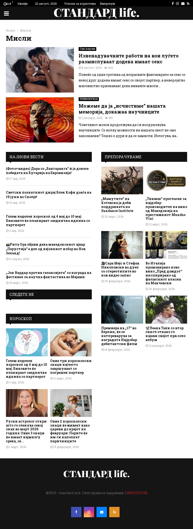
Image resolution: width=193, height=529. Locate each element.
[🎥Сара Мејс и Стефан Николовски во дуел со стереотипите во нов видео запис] (122, 245)
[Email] (101, 512)
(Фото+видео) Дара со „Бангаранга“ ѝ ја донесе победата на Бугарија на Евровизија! (47, 170)
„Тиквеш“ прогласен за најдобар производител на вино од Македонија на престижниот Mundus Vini (166, 208)
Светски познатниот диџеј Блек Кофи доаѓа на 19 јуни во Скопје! (48, 194)
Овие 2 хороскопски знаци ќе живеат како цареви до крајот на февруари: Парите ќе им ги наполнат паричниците (70, 431)
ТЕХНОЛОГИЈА (89, 99)
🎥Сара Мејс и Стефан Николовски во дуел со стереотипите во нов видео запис (120, 269)
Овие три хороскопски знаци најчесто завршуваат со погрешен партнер (71, 366)
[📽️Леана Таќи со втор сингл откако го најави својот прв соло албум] (166, 309)
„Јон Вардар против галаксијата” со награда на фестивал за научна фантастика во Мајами (48, 274)
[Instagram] (89, 512)
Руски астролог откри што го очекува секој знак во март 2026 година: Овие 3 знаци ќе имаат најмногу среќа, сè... (26, 431)
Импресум (107, 3)
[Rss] (114, 512)
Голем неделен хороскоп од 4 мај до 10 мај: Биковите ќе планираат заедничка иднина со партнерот (48, 220)
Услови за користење (80, 3)
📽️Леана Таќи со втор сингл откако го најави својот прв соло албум (165, 334)
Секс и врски (87, 48)
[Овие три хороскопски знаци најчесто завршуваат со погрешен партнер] (71, 342)
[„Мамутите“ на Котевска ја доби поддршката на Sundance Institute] (122, 180)
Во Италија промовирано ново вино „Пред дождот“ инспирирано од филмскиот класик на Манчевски (163, 273)
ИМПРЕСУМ (136, 493)
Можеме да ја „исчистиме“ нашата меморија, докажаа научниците (122, 109)
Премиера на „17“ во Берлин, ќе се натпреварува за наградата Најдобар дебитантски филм (119, 336)
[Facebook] (76, 512)
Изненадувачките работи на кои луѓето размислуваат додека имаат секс (129, 59)
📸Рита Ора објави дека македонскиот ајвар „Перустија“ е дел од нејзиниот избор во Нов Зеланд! (45, 248)
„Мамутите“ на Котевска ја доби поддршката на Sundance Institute (117, 204)
